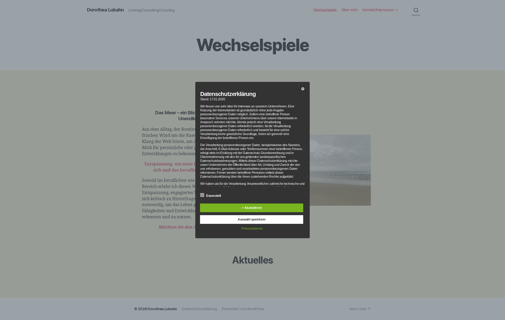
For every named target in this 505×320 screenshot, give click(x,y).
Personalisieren (252, 228)
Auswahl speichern (252, 219)
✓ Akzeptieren (251, 207)
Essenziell (214, 195)
